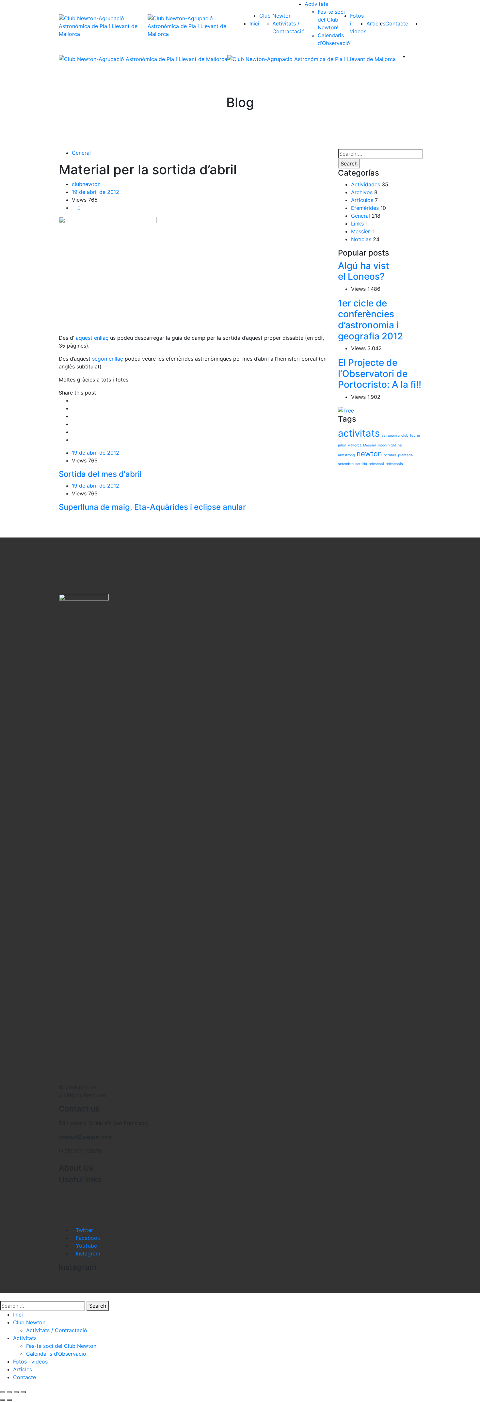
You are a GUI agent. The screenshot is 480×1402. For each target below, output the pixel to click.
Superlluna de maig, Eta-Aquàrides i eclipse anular (152, 507)
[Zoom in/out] (23, 1392)
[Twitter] (74, 408)
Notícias (361, 239)
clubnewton (86, 184)
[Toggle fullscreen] (16, 1392)
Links (357, 223)
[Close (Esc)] (2, 1392)
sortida (361, 464)
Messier (360, 231)
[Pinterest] (74, 439)
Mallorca (354, 445)
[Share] (9, 1392)
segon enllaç (107, 358)
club (404, 435)
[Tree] (346, 410)
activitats (359, 433)
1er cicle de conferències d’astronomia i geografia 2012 (370, 320)
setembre (346, 464)
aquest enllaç (92, 338)
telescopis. (395, 464)
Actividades (365, 184)
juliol (342, 445)
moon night (387, 445)
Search (349, 163)
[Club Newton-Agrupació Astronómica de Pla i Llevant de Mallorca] (103, 26)
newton (369, 453)
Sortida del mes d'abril (100, 474)
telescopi (376, 464)
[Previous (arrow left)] (2, 1400)
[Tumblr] (74, 431)
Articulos (362, 200)
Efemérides (365, 208)
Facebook (88, 1238)
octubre (390, 455)
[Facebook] (74, 400)
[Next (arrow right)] (9, 1400)
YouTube (86, 1245)
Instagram (88, 1253)
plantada (405, 455)
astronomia (390, 435)
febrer (415, 435)
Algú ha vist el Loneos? (363, 271)
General (81, 152)
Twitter (84, 1230)
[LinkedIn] (74, 424)
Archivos (362, 192)
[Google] (74, 416)
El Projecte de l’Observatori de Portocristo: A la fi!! (379, 373)
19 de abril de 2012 (95, 192)
